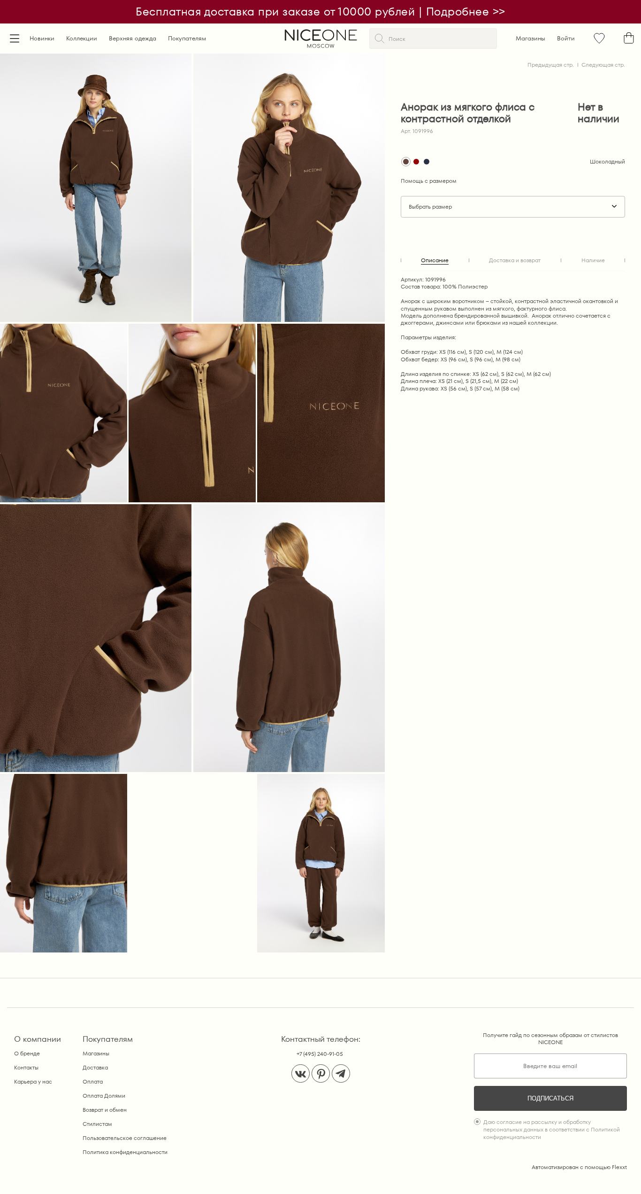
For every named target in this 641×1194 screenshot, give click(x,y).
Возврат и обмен (105, 1110)
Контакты (26, 1067)
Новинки (42, 38)
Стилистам (97, 1124)
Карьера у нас (33, 1081)
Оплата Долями (104, 1096)
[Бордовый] (416, 161)
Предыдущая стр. (550, 64)
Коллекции (81, 38)
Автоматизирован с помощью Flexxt (579, 1167)
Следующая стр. (603, 64)
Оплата (93, 1081)
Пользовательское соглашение (125, 1138)
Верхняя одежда (132, 38)
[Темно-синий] (426, 161)
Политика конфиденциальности (125, 1152)
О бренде (27, 1053)
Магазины (530, 38)
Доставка (95, 1067)
